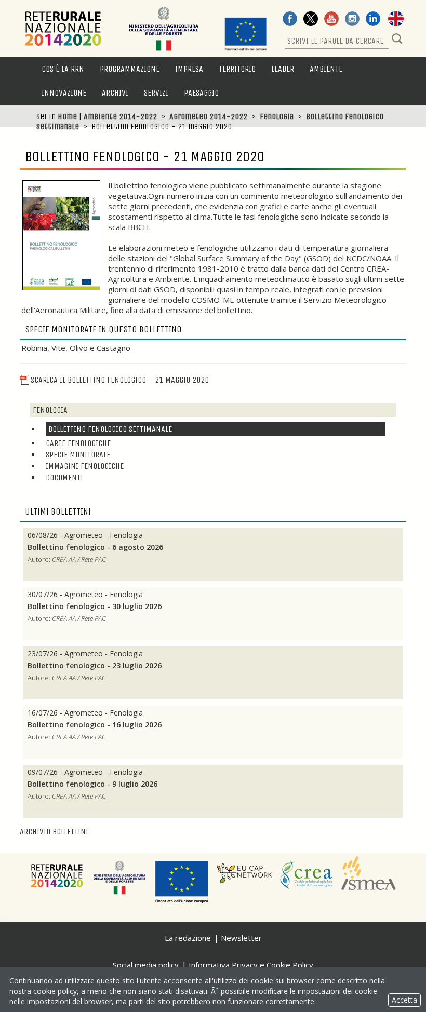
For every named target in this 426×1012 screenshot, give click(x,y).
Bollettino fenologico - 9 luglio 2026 (92, 784)
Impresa (189, 69)
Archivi (115, 93)
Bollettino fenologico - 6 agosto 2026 (95, 547)
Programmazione (129, 69)
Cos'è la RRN (63, 69)
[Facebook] (290, 19)
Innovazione (64, 93)
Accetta (404, 1000)
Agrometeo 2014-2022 (208, 117)
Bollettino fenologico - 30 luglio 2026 (95, 606)
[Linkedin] (373, 19)
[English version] (396, 19)
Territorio (237, 69)
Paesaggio (201, 93)
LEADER (282, 69)
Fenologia (277, 117)
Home (67, 117)
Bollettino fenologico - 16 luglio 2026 (96, 725)
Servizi (156, 93)
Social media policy (146, 965)
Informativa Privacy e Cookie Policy (251, 965)
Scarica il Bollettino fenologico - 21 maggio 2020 (120, 380)
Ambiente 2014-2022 (120, 117)
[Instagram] (352, 19)
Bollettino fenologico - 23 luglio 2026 (96, 665)
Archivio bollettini (54, 831)
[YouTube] (331, 19)
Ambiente (326, 69)
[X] (310, 19)
